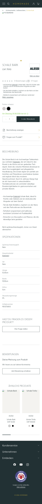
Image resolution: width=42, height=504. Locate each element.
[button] (21, 97)
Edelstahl (15, 84)
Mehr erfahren (21, 487)
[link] (21, 38)
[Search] (8, 3)
